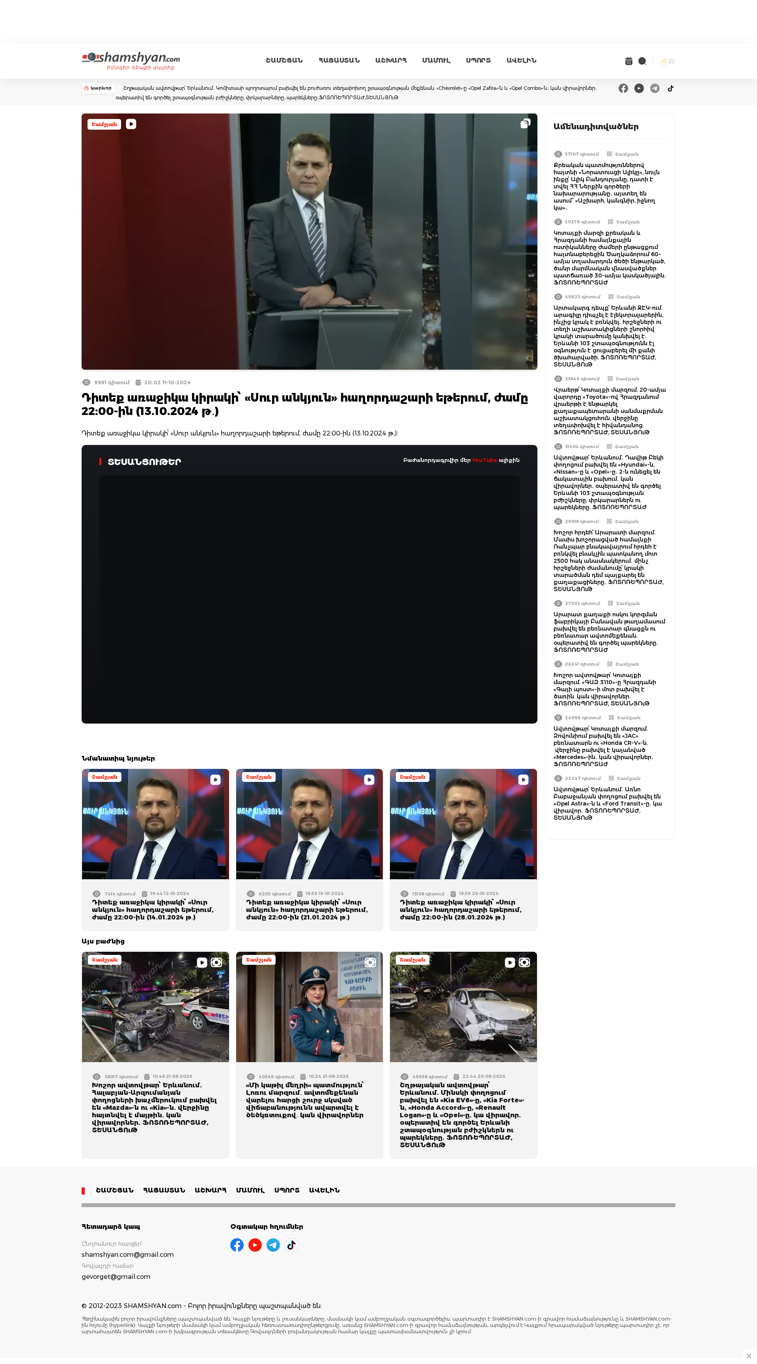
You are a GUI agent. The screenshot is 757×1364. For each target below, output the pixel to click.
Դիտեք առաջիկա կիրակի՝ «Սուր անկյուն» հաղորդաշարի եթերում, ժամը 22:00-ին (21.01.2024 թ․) (307, 910)
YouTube (484, 460)
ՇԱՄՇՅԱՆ (284, 60)
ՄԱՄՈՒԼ (436, 60)
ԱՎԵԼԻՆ (522, 60)
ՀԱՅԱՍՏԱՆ (339, 60)
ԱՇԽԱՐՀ (390, 60)
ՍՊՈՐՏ (478, 60)
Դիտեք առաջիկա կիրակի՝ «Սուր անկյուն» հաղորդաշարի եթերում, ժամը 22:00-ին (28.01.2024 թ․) (461, 910)
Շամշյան (104, 124)
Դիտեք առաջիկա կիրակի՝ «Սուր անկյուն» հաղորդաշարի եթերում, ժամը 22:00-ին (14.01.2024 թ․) (153, 910)
